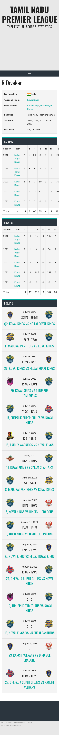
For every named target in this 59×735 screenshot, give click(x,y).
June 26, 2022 (29, 500)
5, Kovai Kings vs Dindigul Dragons (29, 511)
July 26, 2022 (29, 334)
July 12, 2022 (29, 406)
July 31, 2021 (29, 594)
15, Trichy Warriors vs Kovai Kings (29, 444)
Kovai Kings (33, 99)
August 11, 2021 (29, 522)
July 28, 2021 (29, 621)
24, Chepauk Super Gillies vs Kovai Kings (29, 581)
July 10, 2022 (29, 433)
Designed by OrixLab (11, 725)
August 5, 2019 (29, 643)
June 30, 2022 (29, 477)
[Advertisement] (29, 52)
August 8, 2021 (29, 544)
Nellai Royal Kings (17, 158)
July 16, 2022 (29, 378)
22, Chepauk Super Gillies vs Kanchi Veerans (29, 685)
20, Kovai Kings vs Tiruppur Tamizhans (29, 393)
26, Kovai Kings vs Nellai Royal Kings (29, 368)
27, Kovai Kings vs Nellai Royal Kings (29, 556)
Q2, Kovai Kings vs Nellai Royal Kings (29, 323)
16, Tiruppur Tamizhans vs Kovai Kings (29, 608)
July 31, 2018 (29, 670)
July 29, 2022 (29, 312)
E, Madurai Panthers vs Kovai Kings (29, 346)
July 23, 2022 (29, 356)
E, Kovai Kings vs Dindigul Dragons (29, 534)
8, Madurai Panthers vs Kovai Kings (29, 489)
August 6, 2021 (29, 566)
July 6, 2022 (30, 455)
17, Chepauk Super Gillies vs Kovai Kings (29, 420)
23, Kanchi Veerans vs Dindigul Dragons (29, 658)
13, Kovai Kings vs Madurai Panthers (29, 632)
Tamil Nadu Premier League (29, 14)
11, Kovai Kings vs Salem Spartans (29, 467)
